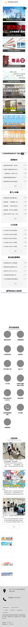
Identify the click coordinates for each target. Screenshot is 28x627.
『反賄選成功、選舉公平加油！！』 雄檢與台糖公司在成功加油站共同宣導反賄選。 (11, 173)
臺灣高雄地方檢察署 (14, 291)
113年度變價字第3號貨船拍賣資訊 (11, 279)
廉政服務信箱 (20, 610)
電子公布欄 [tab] (14, 192)
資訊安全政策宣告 (15, 607)
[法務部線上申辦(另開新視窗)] (7, 564)
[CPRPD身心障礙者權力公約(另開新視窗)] (7, 554)
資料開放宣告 (5, 612)
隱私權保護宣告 (6, 607)
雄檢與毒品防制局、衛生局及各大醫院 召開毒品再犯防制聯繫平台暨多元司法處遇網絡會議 (11, 165)
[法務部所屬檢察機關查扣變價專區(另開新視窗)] (7, 544)
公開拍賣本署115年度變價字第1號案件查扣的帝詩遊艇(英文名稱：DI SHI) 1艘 (11, 263)
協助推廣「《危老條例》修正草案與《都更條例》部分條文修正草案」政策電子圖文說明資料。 (11, 202)
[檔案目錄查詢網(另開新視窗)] (7, 579)
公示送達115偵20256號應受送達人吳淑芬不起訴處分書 (11, 234)
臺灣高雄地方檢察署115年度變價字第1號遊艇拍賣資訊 (11, 267)
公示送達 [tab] (14, 225)
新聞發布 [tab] (14, 160)
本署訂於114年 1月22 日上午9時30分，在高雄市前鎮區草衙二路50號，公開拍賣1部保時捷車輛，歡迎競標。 (11, 271)
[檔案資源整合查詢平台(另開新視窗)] (7, 574)
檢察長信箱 (12, 610)
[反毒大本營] (7, 534)
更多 (15, 186)
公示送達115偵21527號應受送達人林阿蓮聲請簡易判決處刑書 (11, 246)
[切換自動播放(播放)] (25, 8)
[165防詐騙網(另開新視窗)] (7, 539)
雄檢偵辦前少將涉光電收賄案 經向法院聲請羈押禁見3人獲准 (11, 181)
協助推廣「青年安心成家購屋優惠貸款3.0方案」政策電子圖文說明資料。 (11, 210)
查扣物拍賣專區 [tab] (14, 257)
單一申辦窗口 (5, 610)
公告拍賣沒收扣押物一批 (10, 275)
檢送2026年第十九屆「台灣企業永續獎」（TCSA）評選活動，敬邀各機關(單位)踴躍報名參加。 (11, 214)
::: (0, 5)
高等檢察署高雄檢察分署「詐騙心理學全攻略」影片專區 (12, 153)
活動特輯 (14, 438)
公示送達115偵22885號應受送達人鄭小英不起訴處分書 (11, 230)
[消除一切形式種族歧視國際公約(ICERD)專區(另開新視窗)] (7, 549)
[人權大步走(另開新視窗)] (7, 569)
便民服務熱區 (14, 327)
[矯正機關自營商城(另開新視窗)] (7, 559)
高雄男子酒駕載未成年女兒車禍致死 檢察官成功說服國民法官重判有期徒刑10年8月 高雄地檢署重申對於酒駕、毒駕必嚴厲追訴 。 (11, 169)
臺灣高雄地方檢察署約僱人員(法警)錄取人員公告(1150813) (11, 198)
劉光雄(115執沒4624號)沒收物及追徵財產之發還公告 (11, 238)
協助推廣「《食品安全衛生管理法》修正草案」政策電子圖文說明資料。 (11, 206)
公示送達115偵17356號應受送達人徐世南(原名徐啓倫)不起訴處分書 (11, 242)
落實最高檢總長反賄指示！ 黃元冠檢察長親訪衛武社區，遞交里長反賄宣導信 (11, 177)
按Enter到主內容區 (5, 1)
